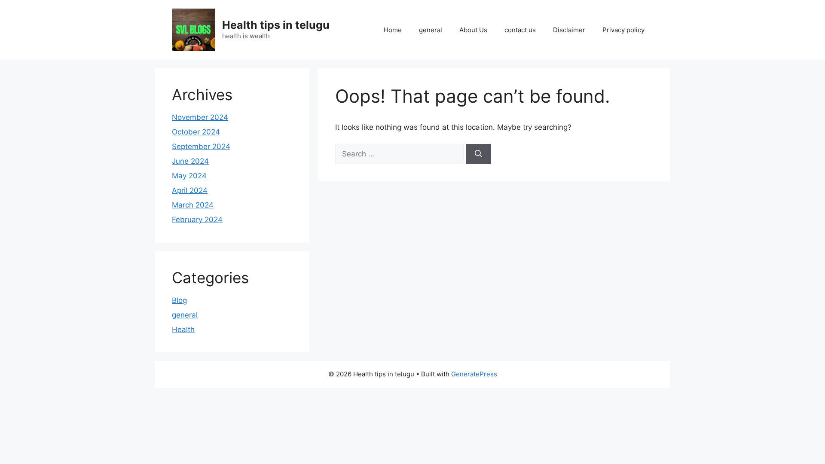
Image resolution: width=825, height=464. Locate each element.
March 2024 (193, 205)
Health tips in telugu (276, 24)
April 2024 (190, 190)
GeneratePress (474, 374)
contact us (520, 30)
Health (183, 329)
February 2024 (197, 219)
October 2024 (196, 132)
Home (393, 30)
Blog (179, 300)
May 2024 (189, 175)
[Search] (478, 154)
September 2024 (201, 146)
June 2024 (190, 161)
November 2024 (200, 117)
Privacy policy (623, 30)
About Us (473, 30)
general (430, 30)
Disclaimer (569, 30)
